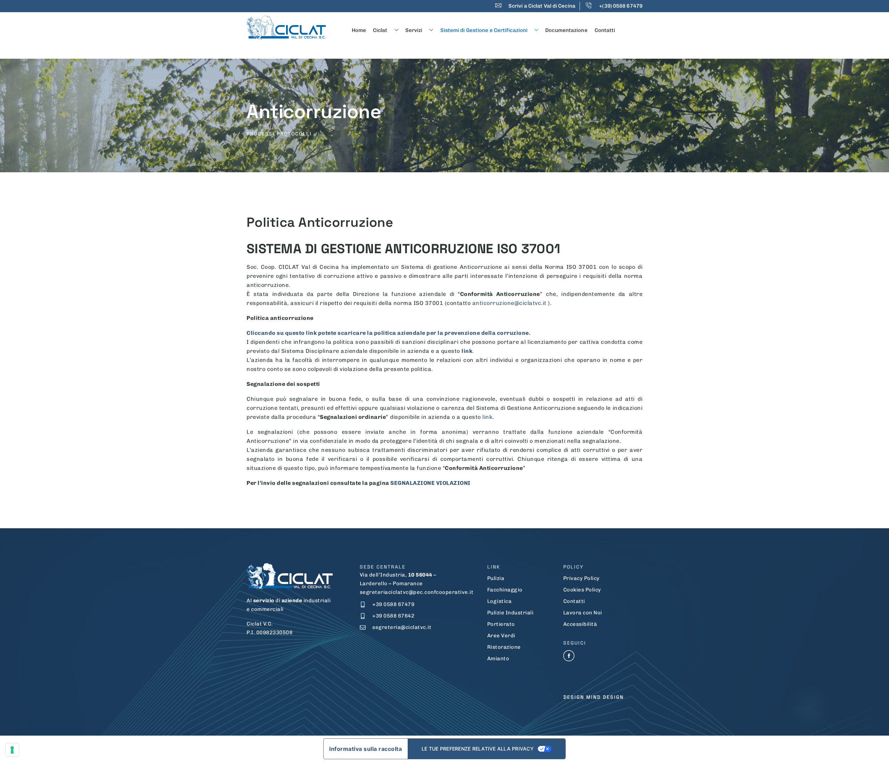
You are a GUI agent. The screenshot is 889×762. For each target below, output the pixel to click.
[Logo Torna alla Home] (286, 28)
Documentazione (566, 30)
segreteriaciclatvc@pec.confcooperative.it (417, 592)
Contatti (605, 30)
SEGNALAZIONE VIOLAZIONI (430, 483)
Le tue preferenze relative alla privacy (478, 749)
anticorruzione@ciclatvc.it (509, 303)
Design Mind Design (593, 697)
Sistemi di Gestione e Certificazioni (484, 30)
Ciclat (380, 30)
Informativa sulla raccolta (365, 748)
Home (359, 30)
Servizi (414, 30)
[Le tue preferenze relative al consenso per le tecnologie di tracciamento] (12, 749)
